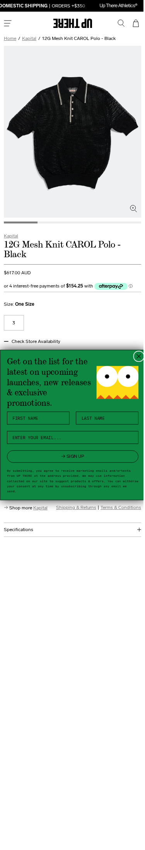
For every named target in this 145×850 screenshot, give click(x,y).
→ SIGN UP (69, 456)
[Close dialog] (135, 356)
